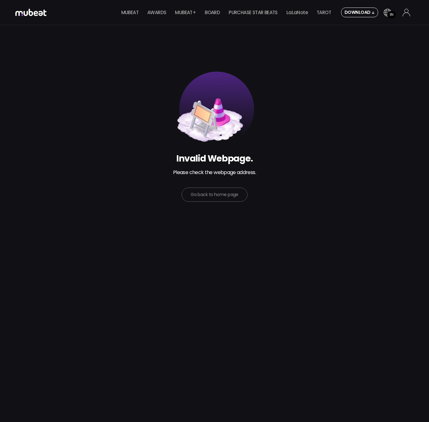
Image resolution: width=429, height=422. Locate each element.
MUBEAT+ (185, 12)
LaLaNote (297, 12)
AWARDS (156, 12)
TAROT (324, 12)
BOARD (212, 12)
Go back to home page (214, 194)
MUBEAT (129, 12)
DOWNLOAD (358, 12)
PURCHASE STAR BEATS (253, 12)
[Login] (406, 12)
